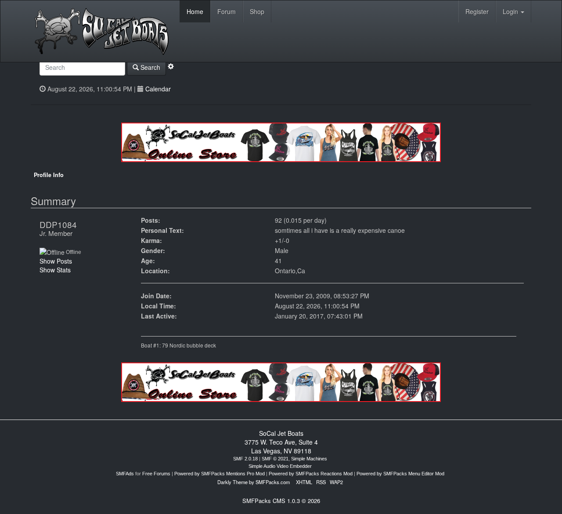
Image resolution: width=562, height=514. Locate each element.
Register (477, 11)
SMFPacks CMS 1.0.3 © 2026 (281, 500)
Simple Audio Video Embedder (280, 466)
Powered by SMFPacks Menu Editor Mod (400, 473)
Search (149, 67)
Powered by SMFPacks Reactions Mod (311, 473)
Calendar (158, 88)
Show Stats (55, 269)
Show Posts (56, 261)
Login (511, 11)
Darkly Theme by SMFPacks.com (253, 481)
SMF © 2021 (275, 458)
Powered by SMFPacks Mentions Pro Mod (219, 473)
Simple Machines (309, 458)
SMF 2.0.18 (245, 458)
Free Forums (156, 473)
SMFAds (125, 473)
